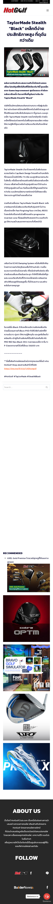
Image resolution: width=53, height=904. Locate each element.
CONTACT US (45, 1)
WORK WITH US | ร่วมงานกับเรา (27, 1)
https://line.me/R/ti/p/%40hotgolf (20, 368)
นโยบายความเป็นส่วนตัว (43, 2)
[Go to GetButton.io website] (47, 901)
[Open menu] (47, 10)
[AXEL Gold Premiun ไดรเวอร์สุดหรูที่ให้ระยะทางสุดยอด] (28, 578)
